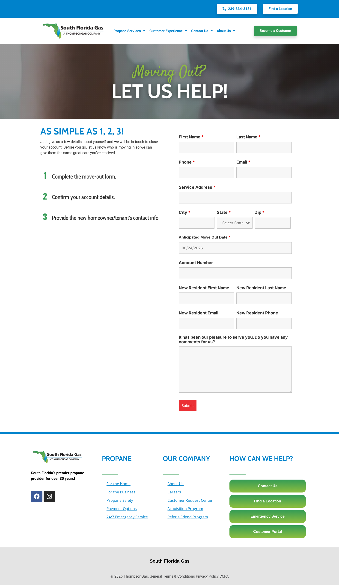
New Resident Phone (257, 313)
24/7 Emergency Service (127, 516)
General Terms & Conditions (172, 576)
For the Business (121, 492)
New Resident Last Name (261, 288)
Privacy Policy (207, 576)
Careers (174, 492)
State (224, 212)
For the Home (119, 483)
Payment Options (122, 508)
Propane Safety (120, 500)
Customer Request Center (190, 500)
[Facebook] (36, 496)
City (184, 212)
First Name (191, 137)
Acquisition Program (185, 508)
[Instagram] (49, 496)
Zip (260, 212)
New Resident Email (198, 313)
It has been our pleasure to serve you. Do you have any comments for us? (233, 339)
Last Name (248, 137)
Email (243, 162)
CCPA (224, 576)
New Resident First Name (204, 288)
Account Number (196, 262)
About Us (175, 483)
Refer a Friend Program (187, 516)
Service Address (197, 187)
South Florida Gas (170, 561)
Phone (187, 162)
